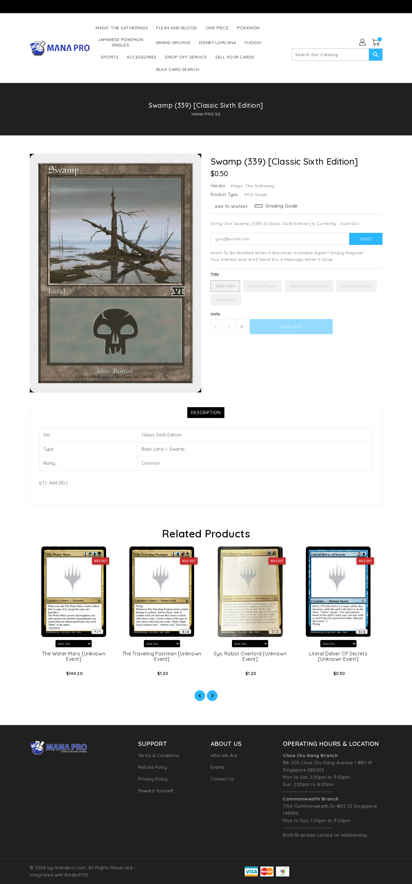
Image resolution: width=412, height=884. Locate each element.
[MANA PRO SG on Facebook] (182, 6)
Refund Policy (152, 767)
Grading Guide (281, 206)
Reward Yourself (156, 791)
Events (218, 767)
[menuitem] (121, 27)
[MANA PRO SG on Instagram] (193, 6)
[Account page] (363, 42)
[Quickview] (39, 675)
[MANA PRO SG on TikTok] (217, 6)
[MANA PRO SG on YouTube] (205, 6)
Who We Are (224, 755)
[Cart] (376, 42)
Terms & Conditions (158, 755)
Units (215, 314)
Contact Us (222, 779)
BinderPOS (77, 875)
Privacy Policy (152, 779)
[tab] (205, 412)
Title (215, 274)
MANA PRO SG (206, 114)
